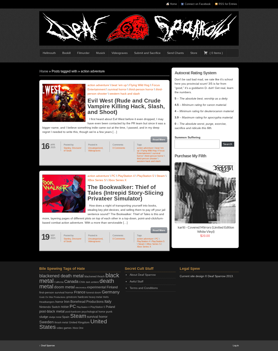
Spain (65, 316)
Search (227, 144)
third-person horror (141, 89)
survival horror (117, 89)
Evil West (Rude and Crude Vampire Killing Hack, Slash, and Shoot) (126, 106)
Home (173, 3)
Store (193, 53)
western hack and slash (124, 93)
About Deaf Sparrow (143, 274)
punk (109, 311)
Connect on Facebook (198, 3)
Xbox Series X (117, 180)
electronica (81, 287)
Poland (110, 306)
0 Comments (119, 148)
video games (64, 327)
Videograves (120, 53)
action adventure (98, 85)
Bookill (66, 53)
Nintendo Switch (49, 306)
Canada (71, 281)
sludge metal (55, 317)
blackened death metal (61, 275)
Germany (111, 292)
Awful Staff (136, 281)
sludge (43, 316)
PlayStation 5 (145, 175)
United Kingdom (79, 322)
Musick (100, 53)
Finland (112, 287)
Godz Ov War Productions (52, 297)
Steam (161, 175)
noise (65, 306)
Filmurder (83, 53)
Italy (108, 301)
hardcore (83, 297)
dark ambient (92, 282)
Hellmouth (49, 53)
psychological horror (93, 311)
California (58, 282)
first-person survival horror (56, 292)
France (79, 292)
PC (113, 175)
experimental (96, 287)
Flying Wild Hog (139, 85)
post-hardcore (73, 311)
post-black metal (52, 311)
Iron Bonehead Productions (84, 301)
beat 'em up (119, 85)
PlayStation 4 (126, 175)
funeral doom (93, 292)
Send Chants (175, 53)
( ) (216, 53)
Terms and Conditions (144, 288)
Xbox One (77, 328)
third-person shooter (147, 158)
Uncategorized (95, 148)
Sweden (46, 322)
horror (59, 301)
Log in (236, 345)
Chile (82, 282)
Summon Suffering (187, 137)
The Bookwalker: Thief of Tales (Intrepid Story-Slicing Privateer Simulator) (125, 193)
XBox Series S (97, 180)
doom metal (64, 287)
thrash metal (61, 322)
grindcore (71, 297)
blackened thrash (94, 276)
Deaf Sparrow (47, 345)
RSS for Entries (228, 3)
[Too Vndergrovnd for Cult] (139, 28)
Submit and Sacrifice (147, 53)
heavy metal (95, 297)
